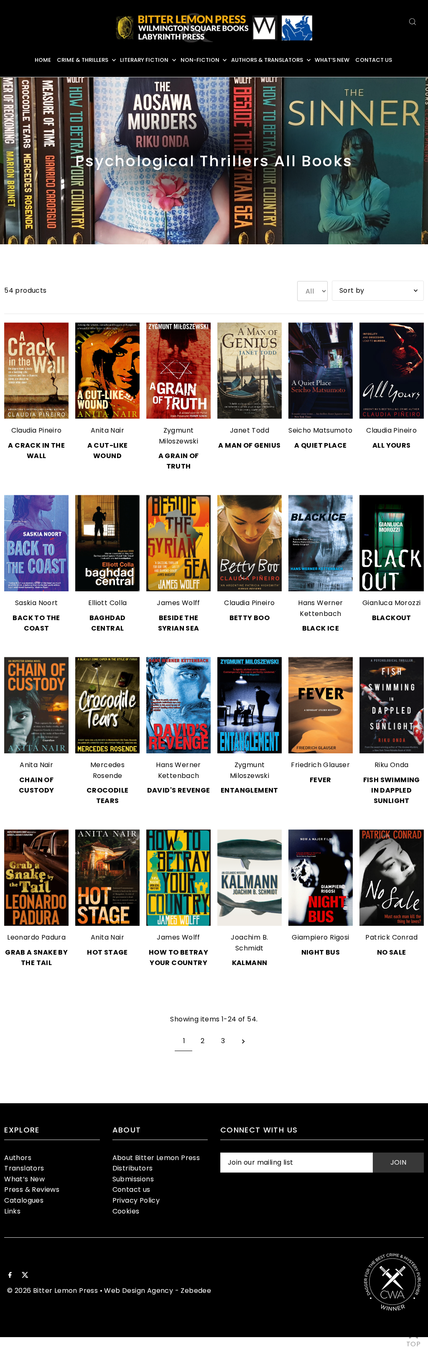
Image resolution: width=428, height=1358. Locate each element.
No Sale (391, 952)
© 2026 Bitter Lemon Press (52, 1290)
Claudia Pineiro (36, 430)
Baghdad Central (107, 623)
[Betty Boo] (249, 543)
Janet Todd (249, 430)
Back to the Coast (36, 623)
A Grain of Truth (178, 461)
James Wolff (178, 603)
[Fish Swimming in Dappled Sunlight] (391, 705)
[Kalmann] (249, 877)
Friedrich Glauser (320, 765)
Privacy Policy (136, 1200)
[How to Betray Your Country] (178, 877)
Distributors (132, 1168)
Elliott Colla (107, 603)
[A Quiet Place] (320, 370)
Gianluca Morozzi (391, 603)
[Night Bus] (320, 877)
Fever (320, 780)
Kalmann (250, 963)
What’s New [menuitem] (332, 60)
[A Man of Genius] (249, 370)
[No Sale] (391, 877)
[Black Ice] (320, 543)
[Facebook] (10, 1275)
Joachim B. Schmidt (249, 942)
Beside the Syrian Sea (178, 623)
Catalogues (23, 1200)
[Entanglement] (249, 705)
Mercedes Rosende (107, 770)
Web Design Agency (138, 1290)
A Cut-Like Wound (107, 451)
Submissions (133, 1179)
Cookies (126, 1211)
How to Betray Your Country (178, 958)
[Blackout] (391, 543)
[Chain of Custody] (36, 705)
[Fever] (320, 705)
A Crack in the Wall (36, 451)
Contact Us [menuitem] (373, 60)
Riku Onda (391, 765)
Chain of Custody (36, 785)
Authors (17, 1158)
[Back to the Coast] (36, 543)
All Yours (391, 445)
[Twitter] (25, 1275)
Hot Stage (107, 952)
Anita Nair (107, 430)
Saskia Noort (36, 603)
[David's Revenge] (178, 705)
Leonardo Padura (36, 937)
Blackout (391, 618)
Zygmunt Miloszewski (178, 436)
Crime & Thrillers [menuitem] (82, 60)
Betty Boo (249, 618)
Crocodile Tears (108, 795)
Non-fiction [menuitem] (200, 60)
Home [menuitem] (43, 60)
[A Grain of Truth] (178, 370)
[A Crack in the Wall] (36, 370)
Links (12, 1211)
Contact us (131, 1189)
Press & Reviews (31, 1189)
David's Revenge (178, 790)
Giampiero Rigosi (320, 937)
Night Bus (320, 952)
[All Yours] (391, 370)
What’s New (24, 1179)
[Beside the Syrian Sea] (178, 543)
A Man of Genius (249, 445)
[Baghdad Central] (107, 543)
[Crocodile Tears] (107, 705)
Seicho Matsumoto (320, 430)
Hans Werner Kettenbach (320, 608)
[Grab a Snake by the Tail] (36, 877)
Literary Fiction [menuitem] (144, 60)
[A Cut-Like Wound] (107, 370)
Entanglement (249, 790)
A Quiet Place (320, 445)
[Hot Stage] (107, 877)
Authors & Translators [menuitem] (267, 60)
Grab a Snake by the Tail (36, 958)
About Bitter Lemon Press (156, 1158)
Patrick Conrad (391, 937)
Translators (24, 1168)
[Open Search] (412, 21)
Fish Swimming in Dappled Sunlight (391, 790)
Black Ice (320, 628)
